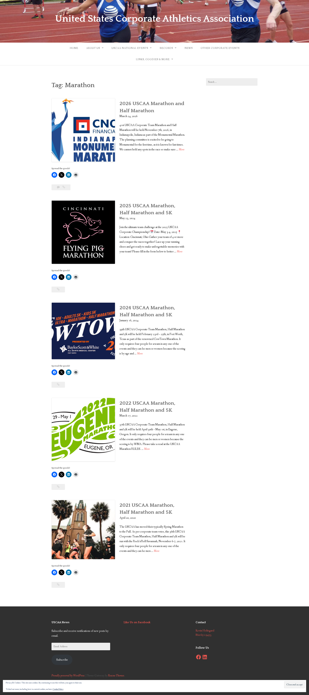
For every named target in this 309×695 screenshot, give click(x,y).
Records (166, 48)
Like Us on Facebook (137, 622)
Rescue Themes (116, 675)
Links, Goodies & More (153, 59)
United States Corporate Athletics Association (154, 18)
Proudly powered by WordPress (68, 675)
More (181, 149)
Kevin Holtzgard (205, 631)
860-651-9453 (203, 635)
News (189, 48)
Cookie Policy (58, 689)
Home (74, 48)
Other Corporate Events (220, 48)
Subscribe (62, 660)
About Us (93, 48)
